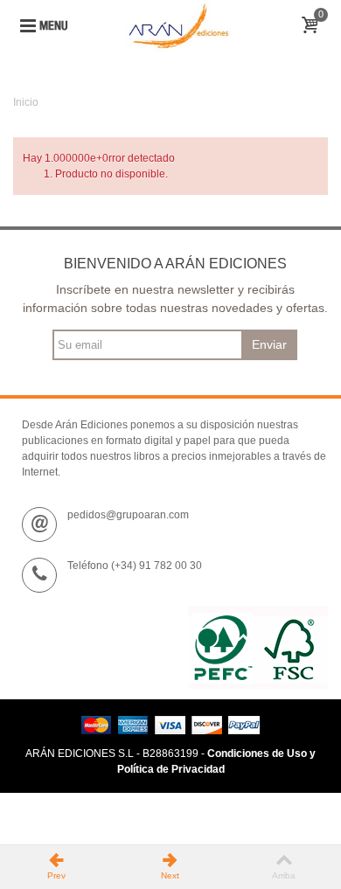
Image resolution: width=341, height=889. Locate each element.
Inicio (25, 102)
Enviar (269, 344)
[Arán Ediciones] (178, 25)
